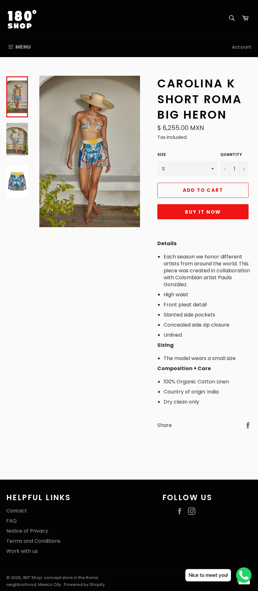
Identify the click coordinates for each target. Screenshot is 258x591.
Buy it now (203, 212)
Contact (16, 510)
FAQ (11, 520)
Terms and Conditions (33, 541)
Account (242, 47)
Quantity (231, 154)
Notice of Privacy (27, 531)
